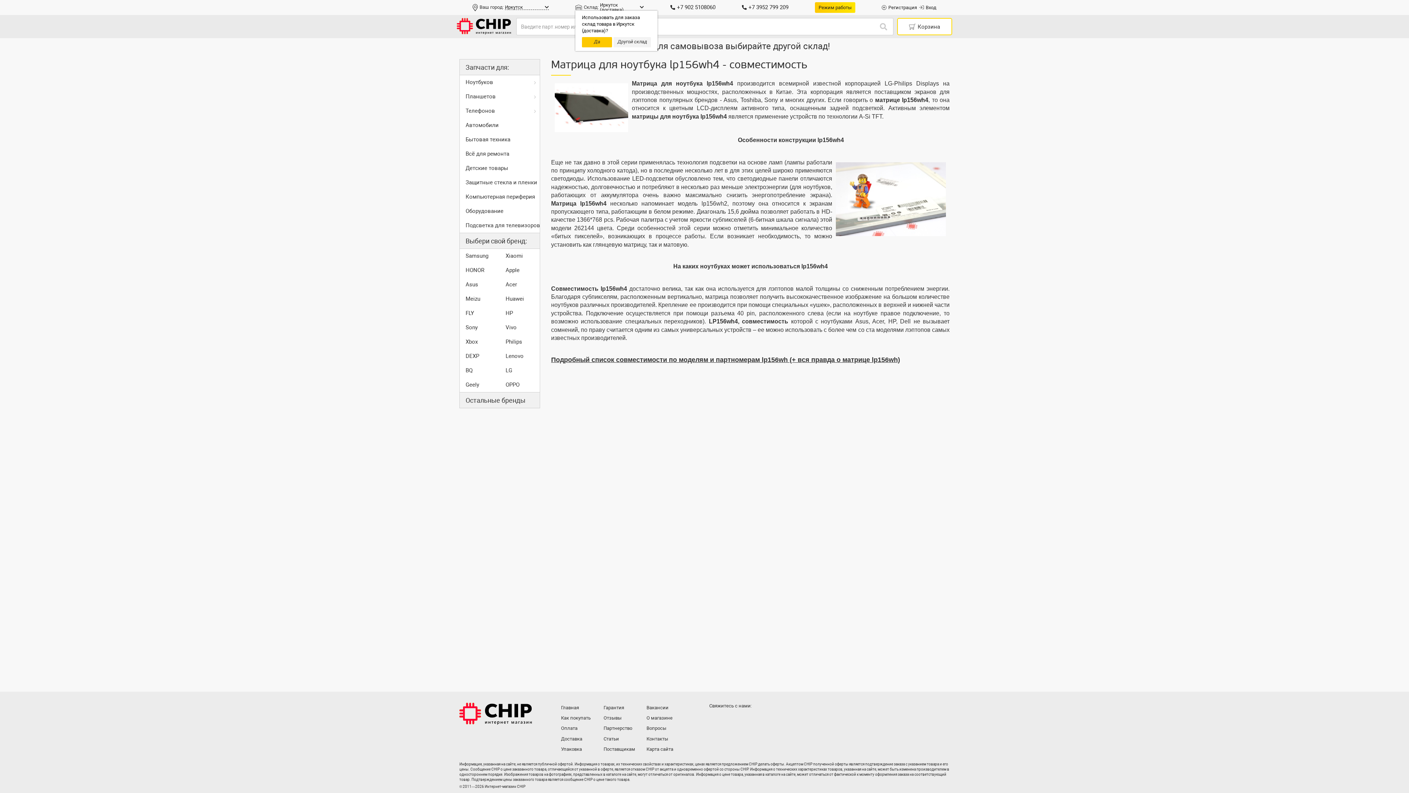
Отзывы (613, 718)
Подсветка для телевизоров (503, 225)
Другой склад (632, 41)
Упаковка (571, 749)
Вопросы (656, 728)
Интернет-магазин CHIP (495, 714)
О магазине (660, 718)
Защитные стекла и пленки (501, 182)
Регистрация (902, 7)
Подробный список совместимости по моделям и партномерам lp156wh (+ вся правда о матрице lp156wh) (725, 359)
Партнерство (618, 728)
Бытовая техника (488, 139)
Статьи (611, 739)
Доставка (571, 739)
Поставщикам (619, 749)
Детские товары (487, 168)
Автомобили (482, 125)
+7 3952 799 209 (769, 7)
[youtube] (746, 720)
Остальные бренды (495, 400)
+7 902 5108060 (696, 7)
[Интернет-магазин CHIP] (484, 26)
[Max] (716, 720)
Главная (570, 707)
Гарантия (614, 707)
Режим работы (835, 7)
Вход (931, 7)
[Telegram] (731, 720)
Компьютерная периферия (500, 196)
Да (597, 41)
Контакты (657, 739)
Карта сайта (660, 749)
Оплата (569, 728)
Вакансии (658, 707)
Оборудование (484, 211)
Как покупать (576, 718)
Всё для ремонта (487, 154)
